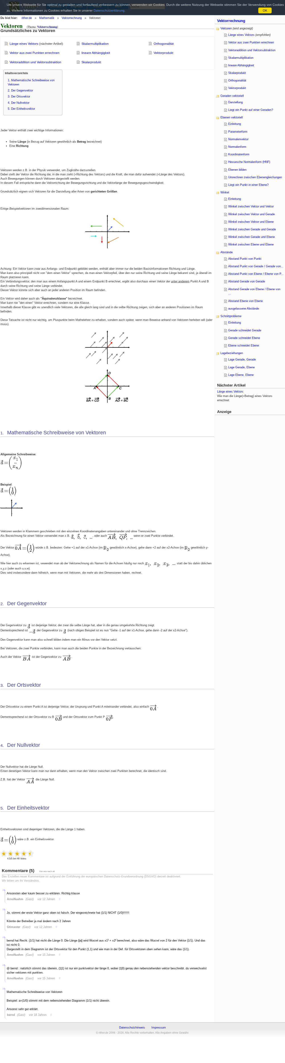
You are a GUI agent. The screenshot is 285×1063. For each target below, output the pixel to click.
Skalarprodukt (91, 62)
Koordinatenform (238, 154)
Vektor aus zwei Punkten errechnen (34, 53)
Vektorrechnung (72, 18)
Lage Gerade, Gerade (242, 359)
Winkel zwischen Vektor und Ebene (251, 221)
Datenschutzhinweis (132, 1027)
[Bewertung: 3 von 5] (17, 853)
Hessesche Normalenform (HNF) (249, 162)
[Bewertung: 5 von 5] (30, 853)
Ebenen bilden (237, 169)
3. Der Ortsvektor (19, 96)
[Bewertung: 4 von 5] (23, 853)
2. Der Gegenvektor (20, 90)
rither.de (27, 18)
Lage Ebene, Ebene (241, 375)
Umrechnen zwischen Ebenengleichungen (255, 177)
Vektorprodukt (163, 53)
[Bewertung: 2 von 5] (10, 853)
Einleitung (234, 124)
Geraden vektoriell (232, 95)
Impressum (158, 1027)
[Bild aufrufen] (107, 247)
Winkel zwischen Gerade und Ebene (251, 237)
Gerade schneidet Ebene (244, 338)
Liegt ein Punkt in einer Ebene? (248, 184)
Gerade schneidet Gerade (244, 330)
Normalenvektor (238, 139)
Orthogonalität (164, 43)
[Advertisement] (250, 483)
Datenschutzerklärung (109, 10)
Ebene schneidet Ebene (243, 345)
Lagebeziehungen (231, 353)
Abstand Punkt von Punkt (244, 258)
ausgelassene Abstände (243, 308)
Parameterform (237, 131)
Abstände (226, 252)
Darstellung (235, 102)
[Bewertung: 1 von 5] (3, 853)
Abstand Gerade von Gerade (246, 281)
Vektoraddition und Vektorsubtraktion (35, 62)
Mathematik (46, 18)
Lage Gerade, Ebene (241, 367)
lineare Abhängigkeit (95, 53)
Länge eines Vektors (24, 43)
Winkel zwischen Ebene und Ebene (251, 244)
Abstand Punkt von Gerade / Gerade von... (255, 266)
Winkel (224, 192)
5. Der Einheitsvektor (21, 108)
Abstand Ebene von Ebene (245, 301)
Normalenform (237, 146)
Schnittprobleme (230, 316)
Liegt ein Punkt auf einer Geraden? (250, 109)
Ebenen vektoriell (231, 117)
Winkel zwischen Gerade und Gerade (252, 229)
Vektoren (226, 28)
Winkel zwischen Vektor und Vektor (251, 206)
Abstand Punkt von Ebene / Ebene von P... (256, 273)
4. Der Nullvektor (18, 102)
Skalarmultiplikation (95, 43)
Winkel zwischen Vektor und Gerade (251, 214)
